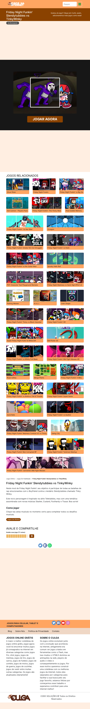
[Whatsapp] (50, 545)
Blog (10, 631)
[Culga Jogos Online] (19, 697)
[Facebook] (45, 545)
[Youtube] (63, 623)
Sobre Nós (20, 631)
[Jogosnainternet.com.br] (16, 4)
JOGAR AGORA (44, 119)
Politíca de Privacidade (38, 631)
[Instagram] (68, 623)
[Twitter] (40, 545)
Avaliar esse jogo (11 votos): (15, 532)
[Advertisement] (45, 40)
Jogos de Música (13, 519)
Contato (55, 631)
